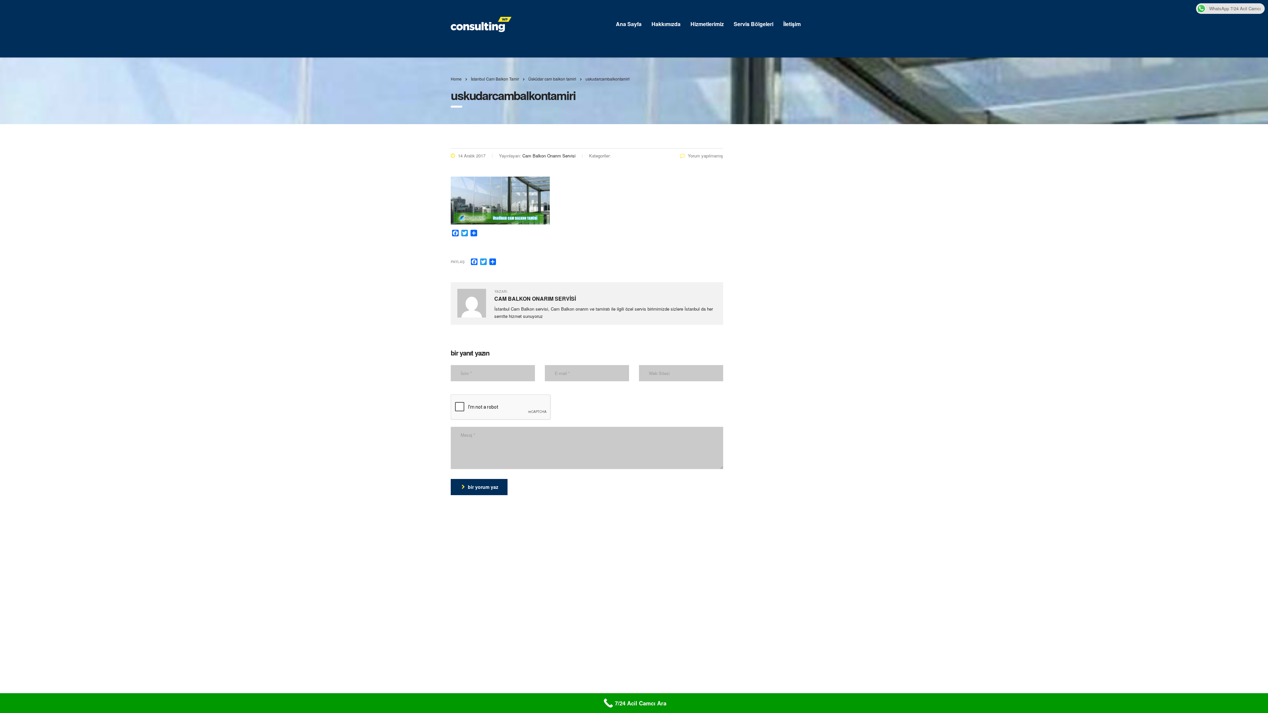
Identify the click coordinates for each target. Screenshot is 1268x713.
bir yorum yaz (483, 487)
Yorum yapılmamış (705, 156)
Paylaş (458, 261)
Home (456, 79)
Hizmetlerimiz (707, 24)
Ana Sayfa (629, 24)
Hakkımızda (666, 24)
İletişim (792, 24)
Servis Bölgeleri (753, 24)
